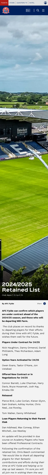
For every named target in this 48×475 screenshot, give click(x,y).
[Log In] (45, 3)
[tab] (4, 3)
